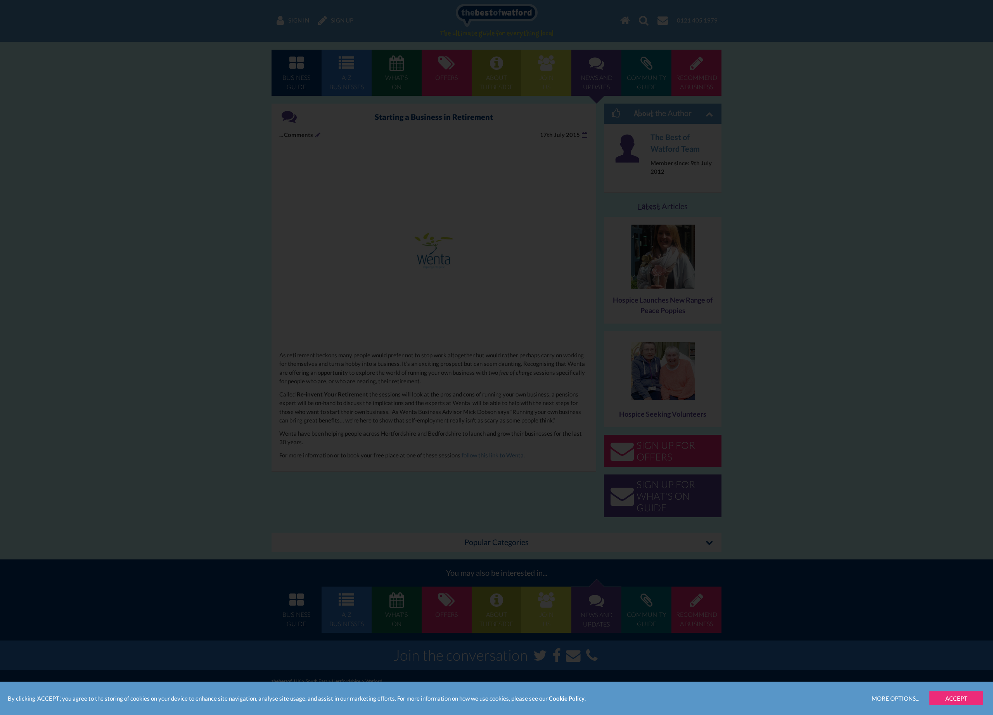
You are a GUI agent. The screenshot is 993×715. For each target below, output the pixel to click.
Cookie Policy (567, 698)
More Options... (895, 698)
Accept (956, 698)
